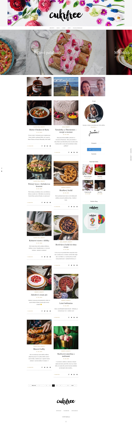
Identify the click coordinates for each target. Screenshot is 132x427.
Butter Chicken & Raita (39, 129)
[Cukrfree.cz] (66, 15)
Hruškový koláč (66, 190)
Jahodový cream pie (39, 294)
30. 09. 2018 (66, 134)
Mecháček (122, 52)
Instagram (75, 410)
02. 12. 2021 (87, 193)
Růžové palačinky (47, 52)
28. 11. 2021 (99, 193)
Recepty (52, 27)
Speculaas (100, 192)
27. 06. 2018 (39, 297)
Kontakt (58, 410)
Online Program (77, 27)
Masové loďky (39, 349)
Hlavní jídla (36, 127)
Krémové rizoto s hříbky (39, 240)
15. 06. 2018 (66, 305)
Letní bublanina (66, 303)
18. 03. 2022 (118, 56)
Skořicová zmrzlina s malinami (66, 354)
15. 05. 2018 (66, 358)
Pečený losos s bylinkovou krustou (39, 185)
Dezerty (67, 127)
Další (72, 385)
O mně (63, 27)
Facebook (66, 410)
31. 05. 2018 (39, 351)
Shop (69, 27)
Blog (58, 27)
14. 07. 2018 (66, 249)
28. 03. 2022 (38, 56)
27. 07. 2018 (39, 243)
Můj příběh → (94, 127)
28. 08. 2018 (66, 193)
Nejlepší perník (88, 192)
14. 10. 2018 (39, 132)
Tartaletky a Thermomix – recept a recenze (66, 130)
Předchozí (34, 385)
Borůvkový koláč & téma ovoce (66, 245)
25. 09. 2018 (39, 188)
